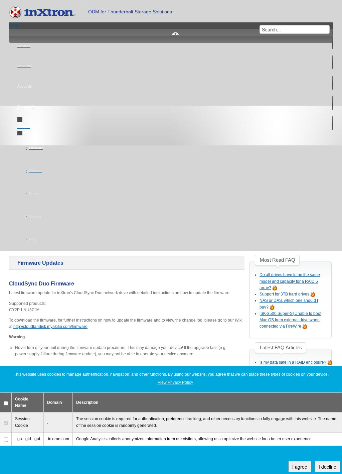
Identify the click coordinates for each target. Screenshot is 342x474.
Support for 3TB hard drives (284, 294)
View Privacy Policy (175, 382)
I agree (299, 466)
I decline (327, 466)
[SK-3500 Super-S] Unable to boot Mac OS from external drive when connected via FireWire (290, 320)
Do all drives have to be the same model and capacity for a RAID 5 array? (290, 281)
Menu (14, 25)
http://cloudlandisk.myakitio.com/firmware (50, 326)
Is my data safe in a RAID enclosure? (293, 362)
